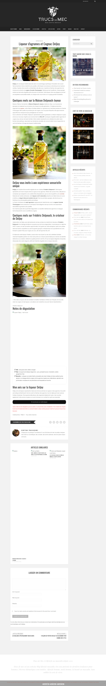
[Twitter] (86, 34)
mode (20, 29)
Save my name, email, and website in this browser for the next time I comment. (35, 611)
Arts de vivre (51, 29)
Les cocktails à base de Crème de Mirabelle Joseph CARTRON (57, 455)
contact (83, 29)
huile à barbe (87, 88)
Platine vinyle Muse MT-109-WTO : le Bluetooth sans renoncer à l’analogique (83, 197)
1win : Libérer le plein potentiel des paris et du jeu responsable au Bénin (39, 453)
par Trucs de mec (26, 422)
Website (14, 603)
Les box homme (36, 29)
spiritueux (39, 41)
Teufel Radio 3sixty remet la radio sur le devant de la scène (83, 219)
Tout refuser (53, 684)
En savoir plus (61, 684)
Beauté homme (13, 29)
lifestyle (44, 29)
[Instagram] (94, 34)
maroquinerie (27, 29)
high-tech (76, 29)
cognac (22, 108)
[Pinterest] (91, 34)
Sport (64, 29)
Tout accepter (46, 684)
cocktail (61, 194)
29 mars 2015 (53, 458)
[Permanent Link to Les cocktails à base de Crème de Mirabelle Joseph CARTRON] (58, 453)
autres (58, 29)
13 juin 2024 (33, 455)
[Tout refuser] (104, 683)
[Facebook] (89, 34)
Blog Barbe (86, 99)
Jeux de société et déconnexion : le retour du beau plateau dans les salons (83, 175)
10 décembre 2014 (16, 561)
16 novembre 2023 (17, 422)
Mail (15, 597)
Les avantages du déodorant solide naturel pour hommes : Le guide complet (83, 186)
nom (16, 592)
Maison (69, 29)
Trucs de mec (77, 217)
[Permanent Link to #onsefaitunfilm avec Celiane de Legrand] (20, 451)
